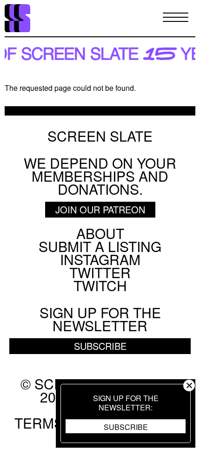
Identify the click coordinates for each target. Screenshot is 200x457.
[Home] (17, 18)
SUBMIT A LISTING (100, 246)
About (100, 233)
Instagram (100, 259)
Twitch (100, 285)
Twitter (100, 272)
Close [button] (189, 385)
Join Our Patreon (100, 209)
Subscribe (126, 427)
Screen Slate (100, 136)
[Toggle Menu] (175, 18)
